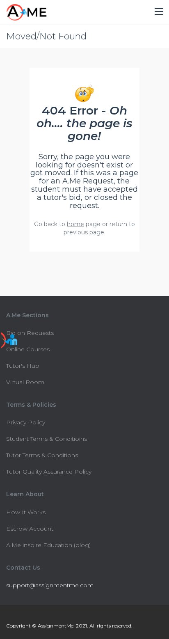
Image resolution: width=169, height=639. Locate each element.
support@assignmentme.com (50, 585)
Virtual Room (25, 382)
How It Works (26, 512)
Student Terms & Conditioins (46, 438)
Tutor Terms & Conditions (42, 455)
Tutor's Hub (22, 365)
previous (76, 232)
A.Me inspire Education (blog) (48, 545)
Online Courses (28, 349)
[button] (158, 12)
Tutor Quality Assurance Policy (48, 471)
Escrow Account (29, 528)
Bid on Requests (30, 333)
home (75, 224)
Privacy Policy (25, 422)
